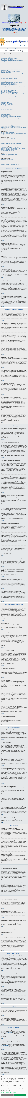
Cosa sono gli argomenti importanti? (7, 106)
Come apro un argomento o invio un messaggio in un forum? (12, 82)
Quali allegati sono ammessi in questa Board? (9, 154)
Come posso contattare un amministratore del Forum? (10, 164)
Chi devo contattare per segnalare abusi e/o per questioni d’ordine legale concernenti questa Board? (14, 163)
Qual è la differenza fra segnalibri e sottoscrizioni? (10, 147)
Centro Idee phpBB (5, 1045)
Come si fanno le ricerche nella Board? (8, 138)
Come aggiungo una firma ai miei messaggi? (9, 84)
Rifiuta (7, 1094)
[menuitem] (2, 46)
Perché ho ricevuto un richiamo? (7, 91)
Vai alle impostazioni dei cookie (8, 1092)
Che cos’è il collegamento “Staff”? (7, 121)
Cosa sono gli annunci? (5, 105)
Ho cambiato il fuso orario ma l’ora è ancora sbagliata (10, 71)
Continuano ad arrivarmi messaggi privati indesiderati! (10, 126)
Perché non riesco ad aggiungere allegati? (8, 90)
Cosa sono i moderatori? (5, 114)
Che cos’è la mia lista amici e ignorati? (7, 132)
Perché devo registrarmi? (5, 54)
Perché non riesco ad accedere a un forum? (9, 89)
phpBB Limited (9, 1032)
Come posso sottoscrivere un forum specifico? (9, 149)
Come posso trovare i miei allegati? (7, 155)
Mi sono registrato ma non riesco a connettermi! (9, 58)
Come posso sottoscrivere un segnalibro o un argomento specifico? (13, 148)
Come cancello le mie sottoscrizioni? (7, 150)
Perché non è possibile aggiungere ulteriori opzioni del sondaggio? (13, 86)
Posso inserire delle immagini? (6, 103)
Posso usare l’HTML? (5, 101)
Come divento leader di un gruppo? (7, 117)
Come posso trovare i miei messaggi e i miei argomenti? (11, 143)
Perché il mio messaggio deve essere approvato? (10, 94)
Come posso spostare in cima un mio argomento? (10, 96)
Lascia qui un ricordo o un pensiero (15, 7)
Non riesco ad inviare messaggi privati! (8, 125)
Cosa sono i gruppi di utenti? (6, 115)
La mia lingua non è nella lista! (6, 72)
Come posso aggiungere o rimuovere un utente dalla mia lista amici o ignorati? (13, 134)
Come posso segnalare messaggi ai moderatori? (9, 92)
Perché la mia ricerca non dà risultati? (7, 139)
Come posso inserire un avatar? (6, 74)
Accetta (20, 1094)
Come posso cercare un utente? (7, 142)
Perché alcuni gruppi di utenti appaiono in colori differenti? (11, 118)
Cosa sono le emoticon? (5, 102)
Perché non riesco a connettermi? (7, 59)
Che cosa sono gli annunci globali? (7, 104)
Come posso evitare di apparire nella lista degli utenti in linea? (12, 69)
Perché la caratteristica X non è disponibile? (9, 160)
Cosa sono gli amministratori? (6, 113)
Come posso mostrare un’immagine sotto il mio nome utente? (12, 73)
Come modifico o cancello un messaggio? (8, 83)
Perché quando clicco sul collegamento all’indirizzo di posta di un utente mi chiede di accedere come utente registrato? (14, 78)
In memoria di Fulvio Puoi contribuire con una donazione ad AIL (14, 36)
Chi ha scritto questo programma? (7, 159)
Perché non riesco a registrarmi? (7, 57)
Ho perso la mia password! (6, 61)
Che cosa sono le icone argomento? (7, 109)
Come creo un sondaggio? (5, 85)
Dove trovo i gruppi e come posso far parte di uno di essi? (11, 116)
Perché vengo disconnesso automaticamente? (9, 62)
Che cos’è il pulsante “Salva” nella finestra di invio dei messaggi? (12, 93)
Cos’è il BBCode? (4, 99)
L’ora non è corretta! (4, 70)
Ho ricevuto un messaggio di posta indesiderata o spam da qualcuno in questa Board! (13, 128)
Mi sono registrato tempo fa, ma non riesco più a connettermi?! (12, 60)
